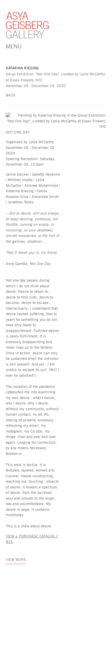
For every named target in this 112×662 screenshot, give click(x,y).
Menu (13, 46)
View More (16, 559)
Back (11, 95)
